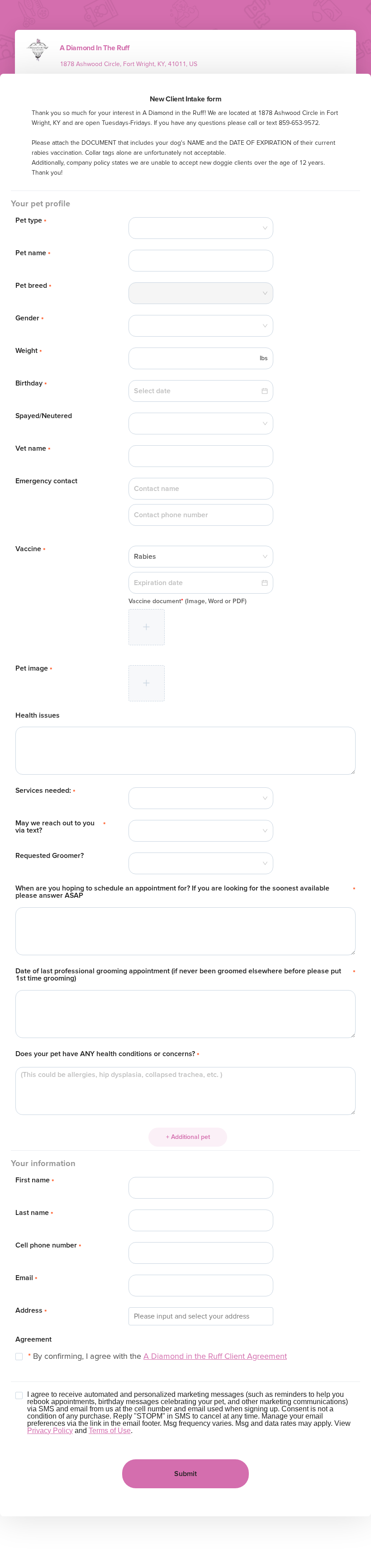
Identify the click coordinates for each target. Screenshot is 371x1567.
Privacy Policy (50, 1430)
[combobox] (200, 228)
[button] (146, 627)
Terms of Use (110, 1430)
